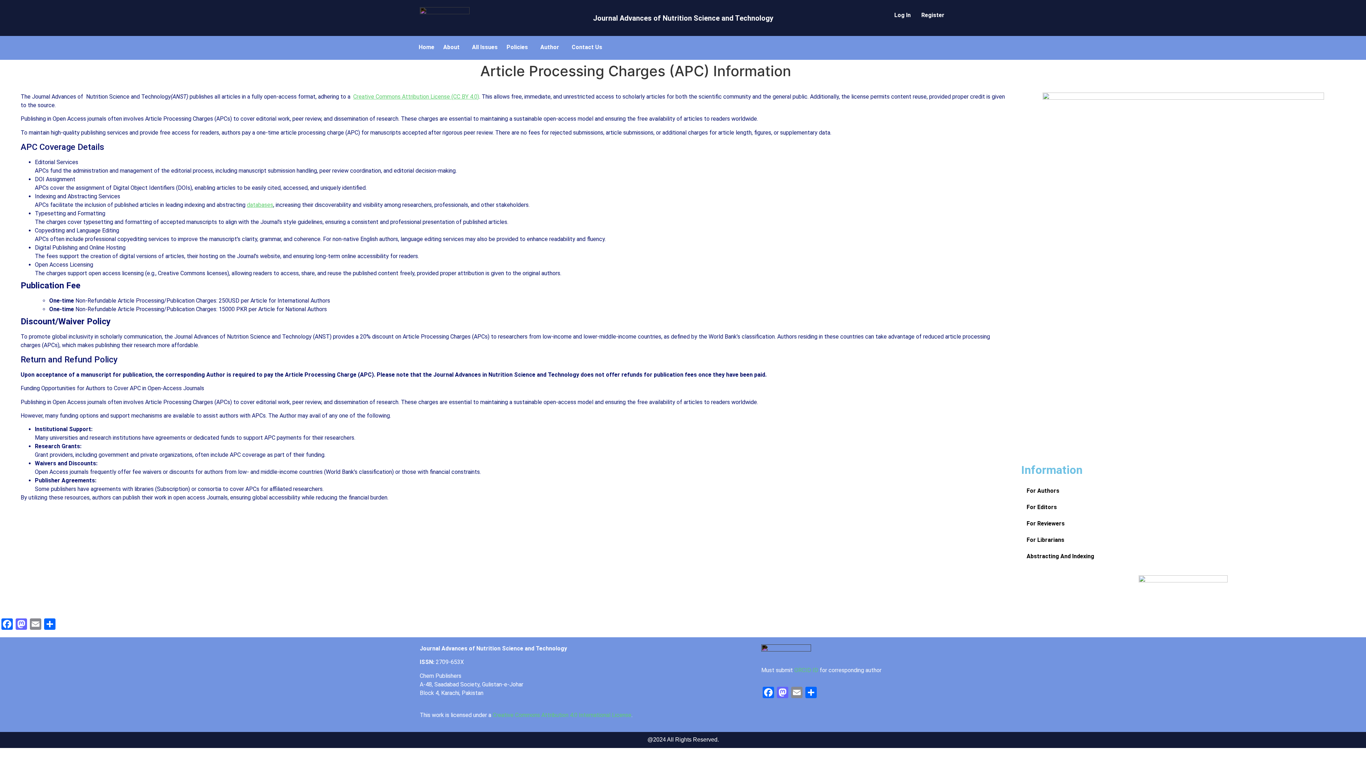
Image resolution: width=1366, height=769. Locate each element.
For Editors (1042, 507)
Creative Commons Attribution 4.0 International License (562, 715)
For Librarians (1045, 540)
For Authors (1043, 490)
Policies (517, 47)
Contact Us (587, 47)
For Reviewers (1046, 523)
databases (260, 205)
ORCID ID (806, 670)
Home (426, 47)
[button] (453, 47)
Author (549, 47)
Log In (902, 15)
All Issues (485, 47)
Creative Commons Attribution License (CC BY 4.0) (416, 96)
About (451, 47)
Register (932, 15)
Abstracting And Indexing (1060, 556)
